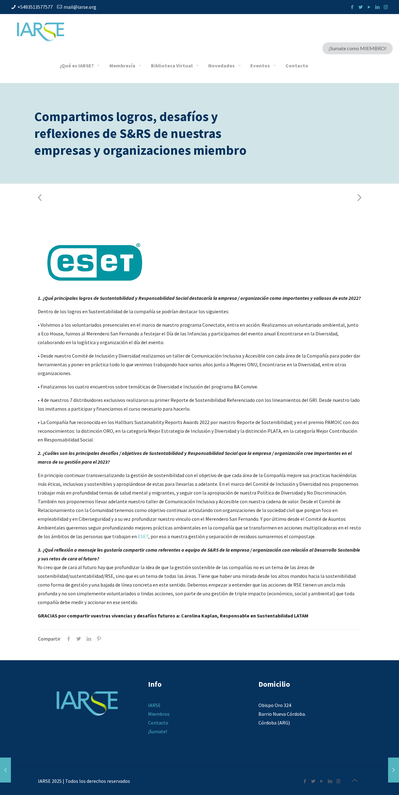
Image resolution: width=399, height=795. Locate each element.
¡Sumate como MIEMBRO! (358, 48)
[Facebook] (352, 7)
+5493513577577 (35, 7)
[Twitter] (360, 7)
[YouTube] (369, 7)
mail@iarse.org (80, 7)
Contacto (158, 722)
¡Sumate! (157, 731)
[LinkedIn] (377, 7)
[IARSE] (40, 31)
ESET (143, 536)
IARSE (154, 705)
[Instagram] (385, 7)
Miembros (159, 714)
